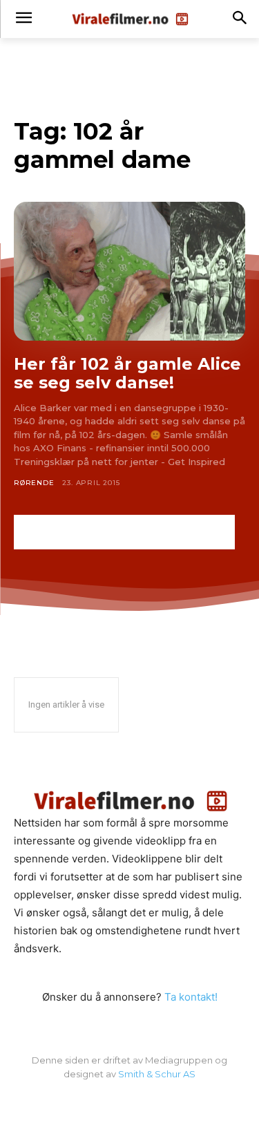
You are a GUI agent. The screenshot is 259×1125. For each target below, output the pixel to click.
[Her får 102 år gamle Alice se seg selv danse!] (129, 271)
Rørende (34, 482)
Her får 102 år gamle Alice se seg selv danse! (127, 373)
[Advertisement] (124, 532)
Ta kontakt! (191, 996)
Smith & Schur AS (156, 1073)
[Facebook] (130, 1103)
